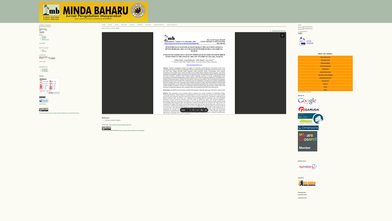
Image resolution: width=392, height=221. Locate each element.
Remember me (303, 31)
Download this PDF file (279, 31)
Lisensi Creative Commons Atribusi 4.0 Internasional (131, 130)
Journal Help (42, 43)
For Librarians (45, 71)
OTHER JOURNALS (172, 24)
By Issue (44, 36)
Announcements (159, 24)
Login (116, 24)
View (43, 49)
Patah (117, 28)
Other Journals (45, 39)
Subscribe (44, 51)
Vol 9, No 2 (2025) (110, 28)
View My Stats (42, 103)
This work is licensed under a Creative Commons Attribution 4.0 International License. (59, 112)
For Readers (45, 68)
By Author (44, 37)
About (110, 24)
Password (300, 29)
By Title (43, 38)
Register (124, 24)
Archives (148, 24)
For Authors (44, 70)
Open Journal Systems (304, 91)
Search (132, 24)
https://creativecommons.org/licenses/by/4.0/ (120, 124)
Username (300, 27)
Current (140, 24)
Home (103, 24)
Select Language (43, 56)
